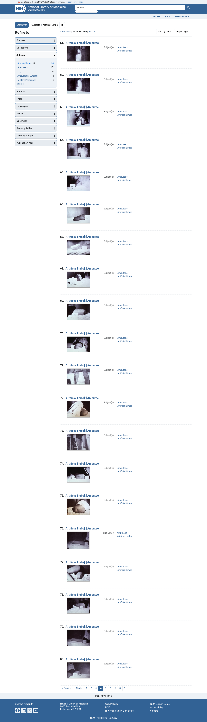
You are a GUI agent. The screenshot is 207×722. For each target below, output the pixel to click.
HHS (104, 718)
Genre (19, 113)
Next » (92, 31)
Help (168, 16)
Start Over (22, 25)
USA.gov (113, 718)
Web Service (182, 16)
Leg (19, 71)
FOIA (107, 707)
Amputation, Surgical (27, 75)
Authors (20, 91)
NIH (99, 718)
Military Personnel (26, 80)
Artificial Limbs (124, 50)
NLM (92, 718)
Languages (22, 106)
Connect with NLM (24, 704)
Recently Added (24, 128)
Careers (154, 710)
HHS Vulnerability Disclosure (119, 710)
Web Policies (111, 704)
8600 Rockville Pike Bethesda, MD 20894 (70, 707)
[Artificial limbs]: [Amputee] (82, 43)
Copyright (21, 121)
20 (182, 31)
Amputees (122, 47)
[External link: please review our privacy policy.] (17, 710)
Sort (164, 31)
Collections (22, 47)
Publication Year (24, 143)
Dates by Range (24, 135)
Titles (19, 99)
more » (20, 84)
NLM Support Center (160, 704)
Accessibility (156, 707)
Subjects (20, 55)
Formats (20, 40)
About (156, 16)
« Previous (65, 31)
